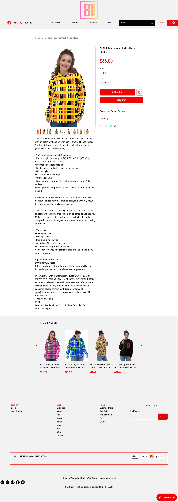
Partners (59, 422)
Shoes (59, 425)
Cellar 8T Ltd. (87, 478)
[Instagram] (13, 482)
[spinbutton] (105, 83)
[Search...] (151, 23)
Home (37, 38)
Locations (28, 22)
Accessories (61, 408)
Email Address (135, 411)
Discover (59, 411)
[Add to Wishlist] (139, 92)
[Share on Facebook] (101, 125)
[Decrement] (101, 83)
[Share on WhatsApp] (110, 125)
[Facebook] (18, 482)
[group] (89, 353)
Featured (60, 436)
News (58, 429)
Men (58, 415)
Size (102, 68)
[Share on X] (115, 125)
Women (59, 418)
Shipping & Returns (106, 408)
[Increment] (109, 83)
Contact (102, 422)
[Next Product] (141, 345)
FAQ (101, 418)
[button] (172, 22)
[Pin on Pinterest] (106, 125)
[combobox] (121, 73)
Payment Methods (106, 415)
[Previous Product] (36, 345)
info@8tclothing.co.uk (107, 478)
